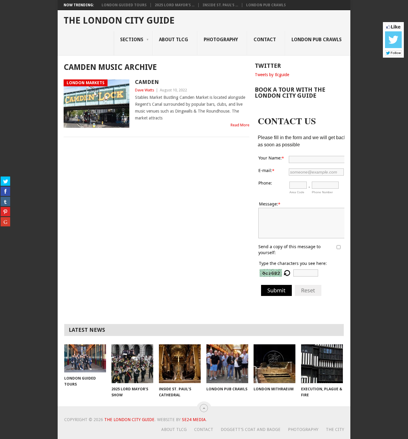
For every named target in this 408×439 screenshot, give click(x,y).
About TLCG (174, 429)
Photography (221, 39)
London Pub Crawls (266, 5)
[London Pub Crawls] (227, 363)
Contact (265, 39)
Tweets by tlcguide (272, 74)
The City (335, 429)
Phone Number (322, 192)
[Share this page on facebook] (5, 191)
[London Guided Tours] (85, 358)
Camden (147, 82)
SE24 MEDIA (194, 419)
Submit (276, 290)
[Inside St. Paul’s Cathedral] (180, 363)
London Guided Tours (124, 5)
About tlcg (173, 39)
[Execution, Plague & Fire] (322, 363)
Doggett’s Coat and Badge (250, 429)
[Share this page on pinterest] (5, 211)
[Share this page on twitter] (5, 181)
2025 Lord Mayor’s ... (174, 5)
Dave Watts (144, 90)
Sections (131, 39)
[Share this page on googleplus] (5, 221)
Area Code (296, 192)
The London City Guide (119, 20)
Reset (308, 290)
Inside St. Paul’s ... (220, 5)
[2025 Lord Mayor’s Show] (132, 363)
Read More (240, 125)
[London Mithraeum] (274, 363)
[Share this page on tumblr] (5, 201)
